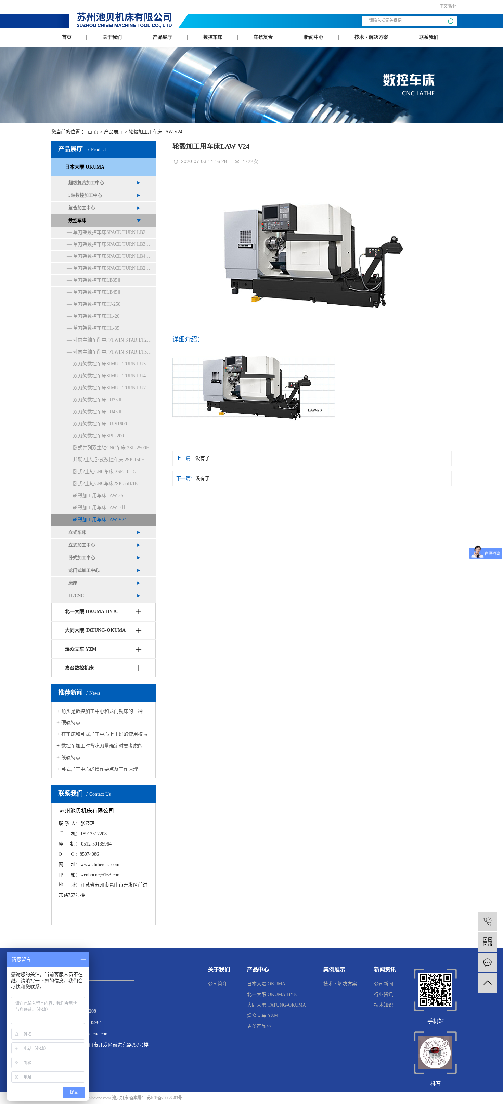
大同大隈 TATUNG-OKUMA (95, 630)
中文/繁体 (448, 6)
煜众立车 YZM (80, 649)
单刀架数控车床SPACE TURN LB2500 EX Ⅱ (114, 268)
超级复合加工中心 (86, 182)
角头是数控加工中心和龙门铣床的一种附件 (106, 711)
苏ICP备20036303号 (164, 1097)
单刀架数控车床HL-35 (96, 328)
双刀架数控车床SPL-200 (98, 435)
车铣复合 (263, 37)
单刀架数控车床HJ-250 (96, 304)
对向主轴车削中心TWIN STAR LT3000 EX (114, 352)
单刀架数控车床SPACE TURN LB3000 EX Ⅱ (114, 244)
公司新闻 (383, 983)
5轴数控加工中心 (85, 195)
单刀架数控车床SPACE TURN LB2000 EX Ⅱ (114, 232)
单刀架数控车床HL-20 (96, 316)
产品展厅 (162, 37)
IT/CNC (76, 595)
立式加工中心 (81, 544)
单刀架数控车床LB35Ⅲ (97, 280)
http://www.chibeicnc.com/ (89, 1097)
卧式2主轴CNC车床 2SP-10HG (104, 471)
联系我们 (428, 37)
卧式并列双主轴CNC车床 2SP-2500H (111, 447)
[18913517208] (487, 921)
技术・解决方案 (371, 37)
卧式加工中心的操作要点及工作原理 (99, 769)
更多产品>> (259, 1026)
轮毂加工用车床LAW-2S (98, 495)
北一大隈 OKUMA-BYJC (91, 611)
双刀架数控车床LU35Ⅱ (97, 399)
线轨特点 (70, 757)
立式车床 (77, 532)
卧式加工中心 (81, 557)
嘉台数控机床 (79, 667)
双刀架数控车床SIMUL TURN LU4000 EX (114, 375)
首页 (67, 37)
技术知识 (383, 1005)
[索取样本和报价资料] (487, 962)
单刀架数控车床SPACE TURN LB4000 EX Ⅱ (114, 256)
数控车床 (212, 37)
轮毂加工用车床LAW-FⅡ (99, 507)
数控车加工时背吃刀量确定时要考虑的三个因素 (106, 745)
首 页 (93, 131)
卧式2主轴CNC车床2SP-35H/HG (106, 483)
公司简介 (217, 983)
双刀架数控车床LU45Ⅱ (97, 411)
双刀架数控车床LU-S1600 (100, 423)
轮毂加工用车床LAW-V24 (155, 131)
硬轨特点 (70, 722)
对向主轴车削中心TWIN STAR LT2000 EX (114, 340)
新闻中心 (313, 37)
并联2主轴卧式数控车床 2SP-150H (109, 459)
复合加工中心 (81, 207)
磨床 (72, 582)
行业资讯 (383, 994)
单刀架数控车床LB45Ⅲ (97, 292)
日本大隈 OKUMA (84, 167)
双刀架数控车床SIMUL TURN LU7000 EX (114, 387)
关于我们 (112, 37)
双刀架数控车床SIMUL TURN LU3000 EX (114, 364)
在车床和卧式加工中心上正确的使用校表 (104, 734)
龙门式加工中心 (84, 570)
